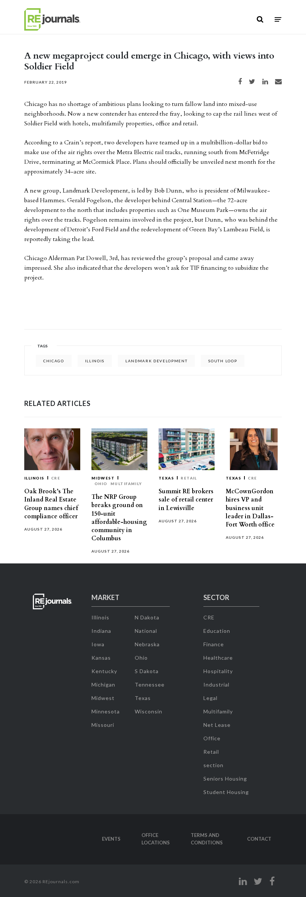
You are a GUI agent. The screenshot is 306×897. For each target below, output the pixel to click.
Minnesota (105, 711)
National (146, 631)
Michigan (103, 684)
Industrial (216, 684)
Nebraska (147, 644)
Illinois (94, 361)
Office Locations (155, 839)
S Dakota (147, 671)
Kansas (101, 657)
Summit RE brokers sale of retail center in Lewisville (186, 499)
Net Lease (217, 725)
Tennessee (150, 684)
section (213, 765)
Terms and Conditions (207, 839)
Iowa (97, 644)
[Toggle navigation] (278, 19)
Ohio (100, 483)
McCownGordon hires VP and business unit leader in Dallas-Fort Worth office (250, 508)
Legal (210, 698)
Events (111, 839)
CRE (55, 478)
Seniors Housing (225, 778)
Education (216, 631)
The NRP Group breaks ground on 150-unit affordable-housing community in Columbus (119, 518)
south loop (222, 361)
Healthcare (218, 657)
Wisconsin (148, 711)
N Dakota (147, 617)
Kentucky (104, 671)
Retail (189, 478)
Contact (259, 839)
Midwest (103, 478)
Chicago (53, 361)
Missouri (102, 725)
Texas (166, 478)
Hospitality (218, 671)
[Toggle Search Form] (260, 19)
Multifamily (126, 483)
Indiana (101, 631)
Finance (213, 644)
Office (212, 738)
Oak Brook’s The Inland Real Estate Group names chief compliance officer (51, 504)
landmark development (156, 361)
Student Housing (226, 792)
